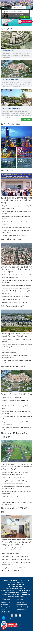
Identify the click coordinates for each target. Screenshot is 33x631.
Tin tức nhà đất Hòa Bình (13, 366)
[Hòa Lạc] (24, 163)
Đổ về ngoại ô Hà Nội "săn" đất (11, 299)
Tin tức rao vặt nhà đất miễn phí (14, 510)
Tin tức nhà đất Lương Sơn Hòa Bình (14, 435)
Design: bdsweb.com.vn (16, 619)
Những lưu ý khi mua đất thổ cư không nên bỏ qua (16, 559)
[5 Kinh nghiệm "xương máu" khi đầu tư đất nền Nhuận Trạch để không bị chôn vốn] (16, 451)
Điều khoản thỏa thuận (22, 607)
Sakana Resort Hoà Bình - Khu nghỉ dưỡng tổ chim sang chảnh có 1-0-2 (17, 492)
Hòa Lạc (21, 161)
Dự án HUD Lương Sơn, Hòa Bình (16, 394)
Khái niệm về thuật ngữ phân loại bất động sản (15, 296)
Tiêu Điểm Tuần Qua (11, 239)
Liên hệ (3, 609)
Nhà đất (4, 128)
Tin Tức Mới (7, 170)
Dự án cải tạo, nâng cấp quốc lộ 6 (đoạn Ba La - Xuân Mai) (16, 223)
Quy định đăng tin (21, 602)
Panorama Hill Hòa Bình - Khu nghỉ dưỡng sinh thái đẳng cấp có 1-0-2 (17, 503)
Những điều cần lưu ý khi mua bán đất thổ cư (15, 556)
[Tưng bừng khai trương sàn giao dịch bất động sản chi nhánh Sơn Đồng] (16, 184)
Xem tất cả (26, 119)
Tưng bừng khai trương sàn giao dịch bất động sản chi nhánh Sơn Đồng (16, 200)
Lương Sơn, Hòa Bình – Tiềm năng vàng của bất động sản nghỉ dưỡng (16, 487)
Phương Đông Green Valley (11, 108)
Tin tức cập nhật (5, 607)
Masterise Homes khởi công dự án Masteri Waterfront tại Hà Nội (14, 356)
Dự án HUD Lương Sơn (10, 79)
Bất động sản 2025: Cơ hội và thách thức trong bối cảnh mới (16, 335)
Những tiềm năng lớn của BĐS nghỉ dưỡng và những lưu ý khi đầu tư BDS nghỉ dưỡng (15, 482)
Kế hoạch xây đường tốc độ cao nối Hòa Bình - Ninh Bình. (15, 401)
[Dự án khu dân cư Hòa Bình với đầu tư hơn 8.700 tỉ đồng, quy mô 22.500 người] (16, 254)
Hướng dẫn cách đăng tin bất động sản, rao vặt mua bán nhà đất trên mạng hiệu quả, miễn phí (16, 542)
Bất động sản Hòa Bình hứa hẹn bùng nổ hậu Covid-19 (15, 407)
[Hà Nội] (8, 152)
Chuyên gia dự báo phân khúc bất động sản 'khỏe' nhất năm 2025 (16, 212)
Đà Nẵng (21, 151)
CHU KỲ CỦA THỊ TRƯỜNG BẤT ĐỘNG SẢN (15, 235)
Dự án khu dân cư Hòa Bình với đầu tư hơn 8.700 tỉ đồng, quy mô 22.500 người (16, 269)
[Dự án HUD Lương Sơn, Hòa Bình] (16, 381)
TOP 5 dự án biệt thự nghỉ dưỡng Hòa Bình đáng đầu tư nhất (16, 412)
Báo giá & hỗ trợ (5, 602)
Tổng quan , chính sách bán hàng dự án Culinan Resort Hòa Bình (16, 423)
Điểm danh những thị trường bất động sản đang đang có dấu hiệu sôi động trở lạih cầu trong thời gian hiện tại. (16, 291)
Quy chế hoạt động (21, 604)
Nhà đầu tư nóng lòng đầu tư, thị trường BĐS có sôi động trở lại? (17, 281)
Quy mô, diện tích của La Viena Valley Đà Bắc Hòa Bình (16, 428)
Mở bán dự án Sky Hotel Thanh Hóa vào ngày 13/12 (15, 498)
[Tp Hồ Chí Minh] (16, 136)
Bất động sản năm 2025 (12, 306)
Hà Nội (4, 151)
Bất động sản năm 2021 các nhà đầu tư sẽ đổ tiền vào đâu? (16, 362)
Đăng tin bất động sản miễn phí (11, 553)
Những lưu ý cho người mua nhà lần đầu (14, 568)
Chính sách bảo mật (21, 609)
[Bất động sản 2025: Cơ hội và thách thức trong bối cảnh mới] (16, 320)
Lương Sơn (6, 161)
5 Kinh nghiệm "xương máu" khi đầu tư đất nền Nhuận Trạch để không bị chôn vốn (16, 466)
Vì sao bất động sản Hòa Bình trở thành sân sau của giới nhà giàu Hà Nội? (16, 351)
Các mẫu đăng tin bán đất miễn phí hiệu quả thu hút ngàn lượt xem (16, 563)
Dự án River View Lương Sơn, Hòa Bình (13, 477)
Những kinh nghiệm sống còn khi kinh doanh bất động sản (16, 217)
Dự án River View (7, 51)
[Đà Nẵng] (24, 152)
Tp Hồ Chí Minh (8, 130)
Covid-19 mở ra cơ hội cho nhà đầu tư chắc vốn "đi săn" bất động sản (17, 346)
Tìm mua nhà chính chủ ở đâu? (11, 571)
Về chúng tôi (4, 604)
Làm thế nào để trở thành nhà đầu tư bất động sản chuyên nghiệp (17, 231)
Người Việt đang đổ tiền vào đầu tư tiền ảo (14, 302)
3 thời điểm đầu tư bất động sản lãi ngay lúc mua (16, 227)
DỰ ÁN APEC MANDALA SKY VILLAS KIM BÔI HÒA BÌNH (17, 417)
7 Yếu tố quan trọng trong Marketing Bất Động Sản (17, 285)
